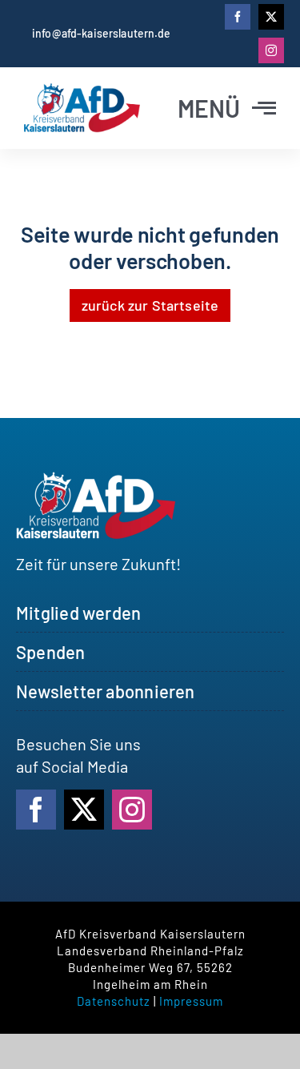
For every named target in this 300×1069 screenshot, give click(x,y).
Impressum (191, 1001)
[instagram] (271, 50)
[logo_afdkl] (82, 91)
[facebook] (237, 17)
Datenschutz (113, 1001)
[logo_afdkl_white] (96, 479)
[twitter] (271, 17)
